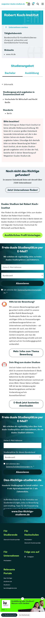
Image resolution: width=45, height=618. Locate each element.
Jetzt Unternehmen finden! (22, 190)
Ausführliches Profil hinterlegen (22, 235)
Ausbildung (32, 73)
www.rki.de (11, 54)
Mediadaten (28, 539)
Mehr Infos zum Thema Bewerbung (26, 353)
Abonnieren (22, 283)
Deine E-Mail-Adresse (13, 440)
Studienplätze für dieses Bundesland (19, 452)
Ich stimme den (23, 291)
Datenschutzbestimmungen (30, 290)
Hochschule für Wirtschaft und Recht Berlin (21, 100)
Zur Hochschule (24, 615)
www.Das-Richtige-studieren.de (23, 513)
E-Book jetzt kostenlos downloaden (26, 404)
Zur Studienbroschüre (9, 615)
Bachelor (10, 73)
